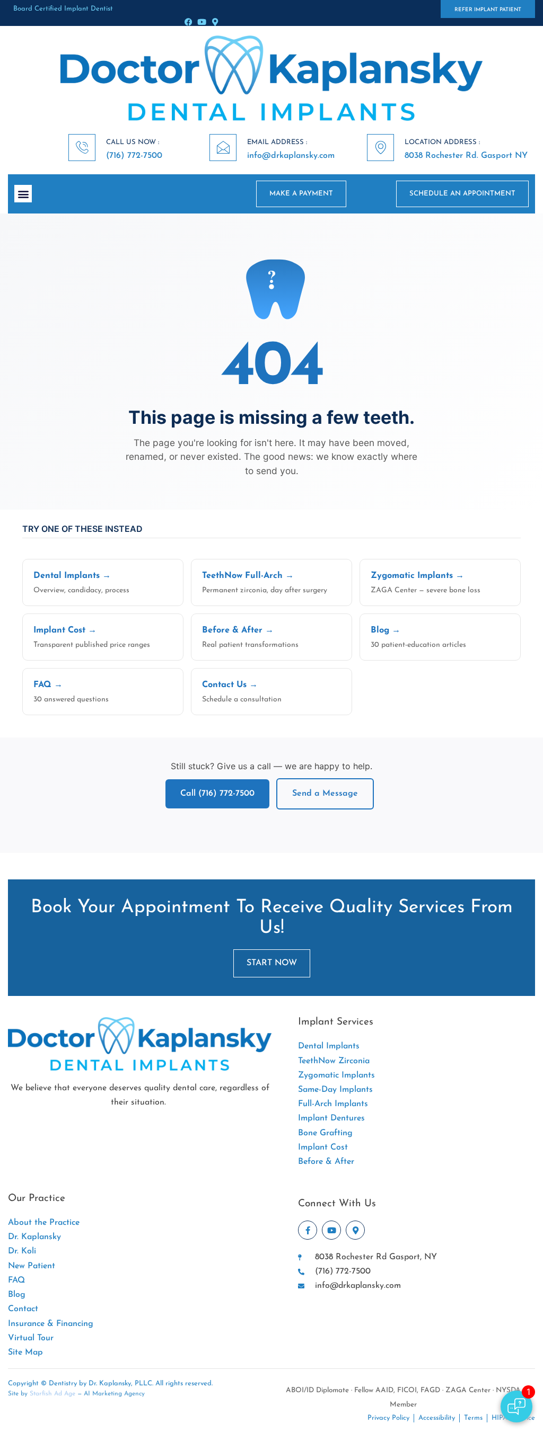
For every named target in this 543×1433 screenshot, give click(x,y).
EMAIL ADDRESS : (277, 142)
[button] (23, 193)
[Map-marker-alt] (215, 22)
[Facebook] (188, 22)
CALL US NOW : (132, 142)
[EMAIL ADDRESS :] (223, 147)
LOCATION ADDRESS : (442, 142)
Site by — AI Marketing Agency (76, 1394)
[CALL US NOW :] (81, 147)
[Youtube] (202, 22)
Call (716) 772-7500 (217, 793)
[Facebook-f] (307, 1230)
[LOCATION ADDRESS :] (380, 147)
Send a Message (325, 793)
